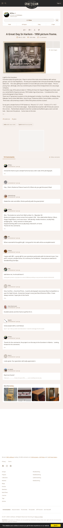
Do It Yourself (47, 509)
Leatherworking (37, 477)
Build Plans (5, 492)
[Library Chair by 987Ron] (10, 394)
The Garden (32, 509)
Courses (4, 495)
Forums (4, 486)
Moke (9, 285)
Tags (3, 498)
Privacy (4, 461)
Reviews (4, 480)
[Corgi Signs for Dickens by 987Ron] (24, 394)
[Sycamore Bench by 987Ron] (38, 394)
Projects (4, 474)
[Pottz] (5, 269)
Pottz (9, 268)
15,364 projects (34, 457)
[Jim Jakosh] (5, 370)
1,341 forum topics (52, 457)
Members (4, 489)
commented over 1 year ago (14, 166)
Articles (4, 501)
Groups (4, 471)
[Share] (34, 30)
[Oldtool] (5, 251)
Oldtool (10, 250)
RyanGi (10, 320)
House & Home (16, 509)
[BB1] (5, 237)
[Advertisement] (31, 140)
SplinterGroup (11, 195)
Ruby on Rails (39, 517)
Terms (9, 461)
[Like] (24, 30)
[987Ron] (6, 14)
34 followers (19, 15)
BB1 (9, 236)
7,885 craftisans (10, 457)
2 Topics (53, 24)
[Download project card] (39, 30)
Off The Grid (39, 509)
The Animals (24, 509)
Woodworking (36, 471)
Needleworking (37, 474)
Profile (9, 24)
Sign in (59, 3)
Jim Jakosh (10, 369)
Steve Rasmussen (12, 306)
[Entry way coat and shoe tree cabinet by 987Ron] (52, 394)
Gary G (9, 355)
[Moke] (5, 286)
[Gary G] (5, 356)
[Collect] (29, 30)
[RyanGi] (5, 320)
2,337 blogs (42, 457)
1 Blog (39, 24)
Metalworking (36, 480)
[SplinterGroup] (5, 196)
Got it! (55, 525)
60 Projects (24, 24)
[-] (5, 182)
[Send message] (57, 20)
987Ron (10, 165)
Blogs (3, 483)
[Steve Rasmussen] (5, 306)
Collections (5, 477)
